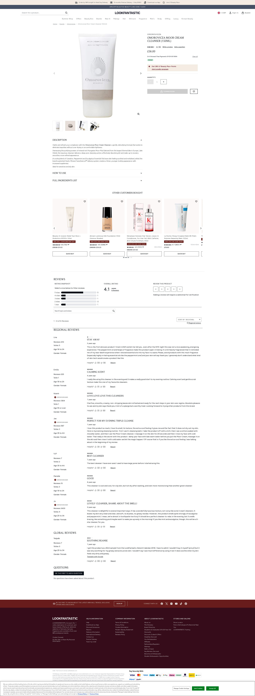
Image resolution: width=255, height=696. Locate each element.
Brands (62, 24)
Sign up (119, 603)
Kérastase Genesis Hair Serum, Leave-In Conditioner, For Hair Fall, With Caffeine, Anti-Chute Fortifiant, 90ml (143, 238)
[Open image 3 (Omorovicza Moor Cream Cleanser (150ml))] (83, 126)
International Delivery (93, 634)
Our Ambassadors (150, 639)
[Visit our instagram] (171, 603)
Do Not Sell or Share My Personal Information (64, 640)
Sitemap (147, 646)
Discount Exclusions (93, 627)
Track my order (91, 642)
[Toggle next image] (140, 73)
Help (87, 622)
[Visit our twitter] (166, 603)
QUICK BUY (70, 254)
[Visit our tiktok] (181, 603)
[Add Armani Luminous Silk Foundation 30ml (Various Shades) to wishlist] (122, 201)
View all (195, 56)
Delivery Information (93, 632)
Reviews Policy (120, 634)
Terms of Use (94, 694)
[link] (234, 13)
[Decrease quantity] (150, 81)
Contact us (90, 637)
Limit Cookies (198, 688)
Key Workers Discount (151, 651)
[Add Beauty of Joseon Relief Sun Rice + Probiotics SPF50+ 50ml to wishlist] (84, 201)
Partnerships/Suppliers (151, 644)
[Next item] (200, 228)
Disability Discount (150, 637)
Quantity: (151, 77)
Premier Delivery (91, 639)
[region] (127, 688)
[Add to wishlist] (194, 91)
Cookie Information (121, 627)
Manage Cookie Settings (181, 688)
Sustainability (119, 632)
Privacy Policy (119, 625)
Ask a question (179, 47)
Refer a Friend (149, 649)
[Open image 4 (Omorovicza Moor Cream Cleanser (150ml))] (95, 126)
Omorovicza (71, 24)
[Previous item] (54, 228)
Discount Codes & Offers (152, 634)
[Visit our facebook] (161, 603)
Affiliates (147, 642)
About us (147, 622)
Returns (88, 630)
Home (55, 24)
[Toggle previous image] (54, 73)
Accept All (212, 688)
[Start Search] (66, 13)
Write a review (168, 47)
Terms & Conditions (121, 622)
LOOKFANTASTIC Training (181, 630)
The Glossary (148, 625)
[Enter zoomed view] (138, 114)
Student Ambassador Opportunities (156, 656)
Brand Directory (149, 627)
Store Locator (178, 622)
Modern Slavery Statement (124, 630)
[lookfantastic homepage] (127, 13)
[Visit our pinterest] (185, 603)
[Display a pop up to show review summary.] (69, 244)
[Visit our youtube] (176, 603)
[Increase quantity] (164, 81)
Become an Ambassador (152, 654)
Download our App (92, 625)
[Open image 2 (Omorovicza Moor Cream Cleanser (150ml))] (70, 126)
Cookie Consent (58, 637)
